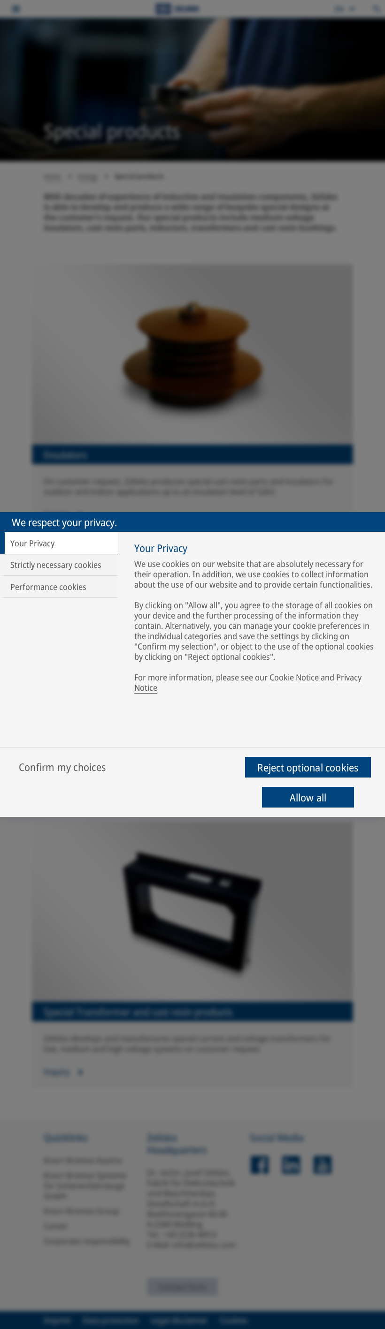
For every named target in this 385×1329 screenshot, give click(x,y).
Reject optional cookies (307, 767)
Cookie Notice (294, 677)
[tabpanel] (255, 619)
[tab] (59, 543)
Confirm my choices (62, 767)
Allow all (308, 797)
